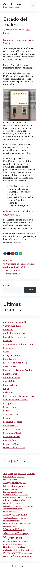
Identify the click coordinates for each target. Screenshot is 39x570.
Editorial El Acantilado (10, 489)
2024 (5, 474)
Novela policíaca (24, 547)
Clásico (31, 473)
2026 (15, 474)
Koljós (6, 388)
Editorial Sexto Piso (10, 506)
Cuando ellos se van (12, 429)
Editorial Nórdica (23, 495)
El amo (6, 418)
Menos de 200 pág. (16, 533)
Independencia (13, 274)
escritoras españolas (26, 506)
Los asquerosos (13, 270)
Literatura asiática (10, 524)
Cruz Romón (12, 4)
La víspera (8, 329)
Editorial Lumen (10, 495)
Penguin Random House (23, 550)
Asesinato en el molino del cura (18, 344)
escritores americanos (12, 509)
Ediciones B (20, 477)
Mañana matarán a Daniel (15, 400)
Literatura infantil (10, 526)
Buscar (6, 285)
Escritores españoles (15, 514)
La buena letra (10, 385)
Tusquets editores (24, 556)
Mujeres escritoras (17, 538)
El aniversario (9, 407)
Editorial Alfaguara (14, 482)
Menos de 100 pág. (13, 529)
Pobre (6, 352)
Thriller (12, 556)
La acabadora (9, 359)
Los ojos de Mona (11, 444)
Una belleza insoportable (15, 333)
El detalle (7, 341)
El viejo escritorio (11, 355)
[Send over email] (21, 253)
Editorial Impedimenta (12, 492)
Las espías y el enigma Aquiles (17, 370)
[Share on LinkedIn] (17, 253)
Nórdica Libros (8, 550)
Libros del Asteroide (11, 521)
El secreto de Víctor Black (15, 363)
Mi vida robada (10, 366)
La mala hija (9, 381)
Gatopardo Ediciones (16, 264)
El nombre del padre (12, 422)
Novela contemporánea (10, 541)
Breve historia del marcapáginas (18, 396)
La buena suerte (10, 425)
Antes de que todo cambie (15, 322)
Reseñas (10, 260)
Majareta (7, 392)
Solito (6, 411)
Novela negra (9, 547)
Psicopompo (9, 403)
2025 (10, 473)
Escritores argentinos (10, 512)
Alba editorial (22, 474)
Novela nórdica (21, 267)
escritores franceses (11, 518)
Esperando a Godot (12, 433)
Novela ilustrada (20, 544)
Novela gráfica (8, 544)
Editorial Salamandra (14, 500)
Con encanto (9, 476)
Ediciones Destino (10, 480)
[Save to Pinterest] (13, 253)
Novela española (25, 542)
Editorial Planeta (24, 497)
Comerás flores (10, 440)
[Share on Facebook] (5, 253)
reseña (5, 556)
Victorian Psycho (11, 414)
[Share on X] (9, 253)
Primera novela (12, 553)
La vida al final (10, 374)
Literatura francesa (25, 523)
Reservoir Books (27, 553)
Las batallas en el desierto (15, 337)
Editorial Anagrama (14, 486)
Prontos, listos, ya (11, 377)
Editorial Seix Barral (11, 503)
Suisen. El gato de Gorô (14, 448)
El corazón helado (11, 436)
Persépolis (8, 348)
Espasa (23, 518)
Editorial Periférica (9, 497)
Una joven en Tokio (12, 326)
